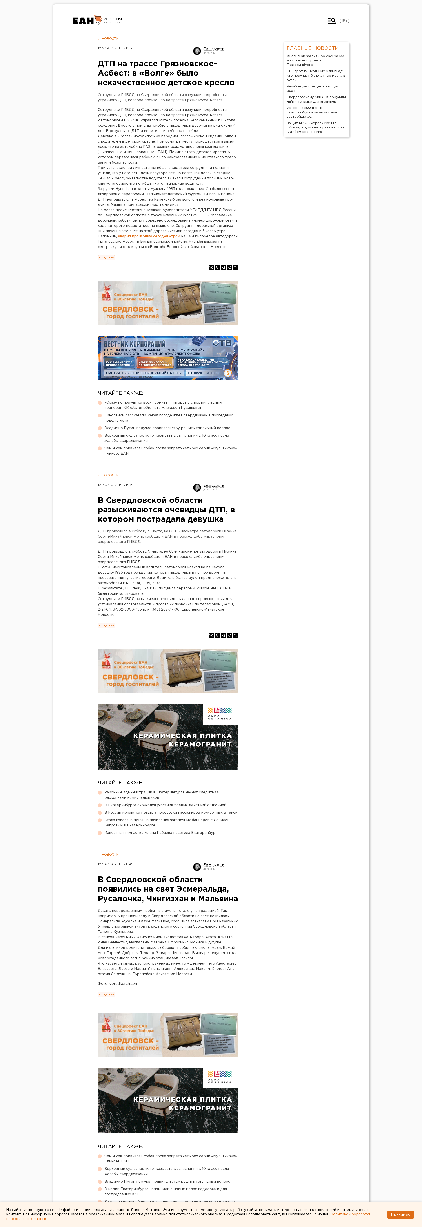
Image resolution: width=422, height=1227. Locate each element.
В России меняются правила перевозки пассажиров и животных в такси (170, 812)
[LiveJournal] (235, 267)
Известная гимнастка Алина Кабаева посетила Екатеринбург (160, 833)
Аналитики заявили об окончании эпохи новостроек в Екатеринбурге (315, 60)
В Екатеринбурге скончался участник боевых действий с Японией (165, 805)
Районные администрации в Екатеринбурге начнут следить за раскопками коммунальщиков (161, 795)
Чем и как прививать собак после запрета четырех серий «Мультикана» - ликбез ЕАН (170, 451)
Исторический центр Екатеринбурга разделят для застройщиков (312, 112)
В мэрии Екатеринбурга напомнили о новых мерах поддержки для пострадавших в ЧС (165, 1191)
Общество (106, 258)
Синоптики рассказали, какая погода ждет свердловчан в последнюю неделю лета (168, 418)
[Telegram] (223, 267)
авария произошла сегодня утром (149, 236)
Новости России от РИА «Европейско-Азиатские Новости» (87, 20)
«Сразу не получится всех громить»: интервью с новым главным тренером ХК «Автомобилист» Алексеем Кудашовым (163, 405)
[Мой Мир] (229, 267)
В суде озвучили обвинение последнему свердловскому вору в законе (169, 1202)
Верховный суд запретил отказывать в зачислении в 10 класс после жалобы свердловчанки (166, 438)
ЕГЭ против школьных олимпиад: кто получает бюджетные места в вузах (316, 75)
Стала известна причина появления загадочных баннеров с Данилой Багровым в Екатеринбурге (166, 823)
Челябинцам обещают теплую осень (312, 88)
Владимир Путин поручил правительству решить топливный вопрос (167, 428)
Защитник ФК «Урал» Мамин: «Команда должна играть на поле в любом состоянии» (316, 127)
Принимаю (400, 1214)
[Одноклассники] (217, 267)
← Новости (108, 39)
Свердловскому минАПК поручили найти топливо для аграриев (316, 99)
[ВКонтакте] (211, 267)
